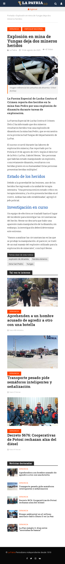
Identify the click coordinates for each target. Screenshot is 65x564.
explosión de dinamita (19, 259)
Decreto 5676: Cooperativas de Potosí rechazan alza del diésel (31, 439)
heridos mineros (39, 259)
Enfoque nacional (33, 29)
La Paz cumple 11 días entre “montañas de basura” (33, 529)
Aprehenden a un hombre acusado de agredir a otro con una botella (30, 320)
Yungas (30, 264)
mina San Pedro (16, 264)
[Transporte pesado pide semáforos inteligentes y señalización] (32, 351)
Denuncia (14, 29)
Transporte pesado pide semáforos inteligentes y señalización (29, 382)
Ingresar (33, 9)
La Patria (13, 50)
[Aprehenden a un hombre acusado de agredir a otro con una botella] (32, 292)
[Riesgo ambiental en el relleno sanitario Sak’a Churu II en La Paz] (12, 514)
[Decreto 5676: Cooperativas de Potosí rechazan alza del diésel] (32, 411)
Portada (10, 15)
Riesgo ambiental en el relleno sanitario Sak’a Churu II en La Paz (36, 515)
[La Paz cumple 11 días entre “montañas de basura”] (12, 528)
